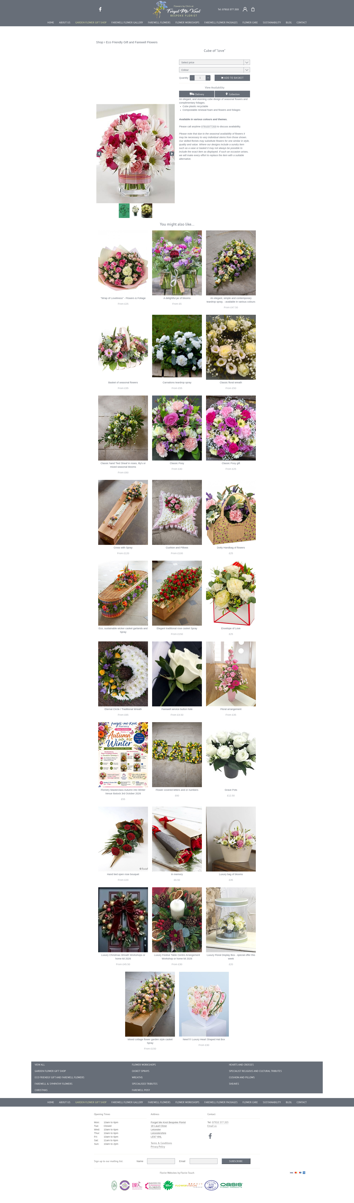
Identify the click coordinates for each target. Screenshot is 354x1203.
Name (140, 1161)
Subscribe (236, 1161)
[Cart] (255, 9)
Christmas (41, 1090)
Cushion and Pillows (242, 1077)
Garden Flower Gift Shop (50, 1071)
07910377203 (208, 126)
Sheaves (234, 1083)
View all (40, 1064)
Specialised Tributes (145, 1083)
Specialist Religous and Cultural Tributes (255, 1071)
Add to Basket (233, 77)
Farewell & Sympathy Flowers (53, 1083)
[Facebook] (100, 9)
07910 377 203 (230, 9)
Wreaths (137, 1077)
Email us (212, 1125)
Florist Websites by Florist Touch (177, 1172)
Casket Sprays (140, 1071)
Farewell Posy (141, 1090)
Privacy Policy (158, 1146)
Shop (99, 42)
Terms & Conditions (161, 1143)
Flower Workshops (144, 1064)
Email (182, 1161)
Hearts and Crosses (241, 1064)
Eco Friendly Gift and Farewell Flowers (132, 42)
